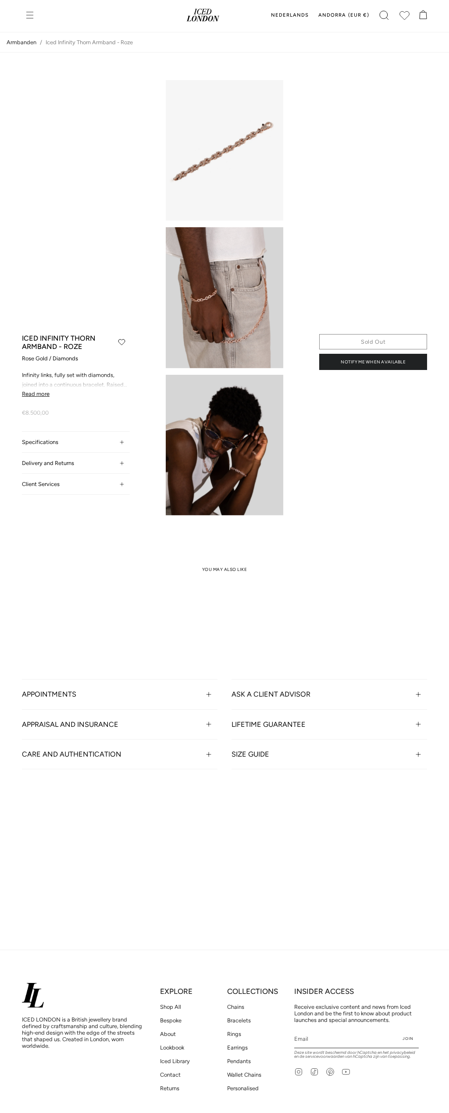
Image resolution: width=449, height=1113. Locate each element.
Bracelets (239, 1020)
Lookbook (172, 1047)
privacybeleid (402, 1052)
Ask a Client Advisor (271, 694)
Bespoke (171, 1020)
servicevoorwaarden (324, 1056)
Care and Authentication (71, 754)
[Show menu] (30, 15)
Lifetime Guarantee (269, 724)
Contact (170, 1074)
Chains (235, 1007)
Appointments (49, 694)
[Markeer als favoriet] (122, 342)
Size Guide (250, 754)
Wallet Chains (244, 1074)
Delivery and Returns (48, 463)
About (168, 1034)
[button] (384, 15)
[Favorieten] (404, 15)
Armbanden (21, 42)
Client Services (41, 484)
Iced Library (175, 1061)
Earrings (237, 1047)
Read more (36, 394)
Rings (234, 1034)
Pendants (239, 1061)
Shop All (170, 1007)
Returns (169, 1088)
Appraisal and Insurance (70, 724)
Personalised (243, 1088)
